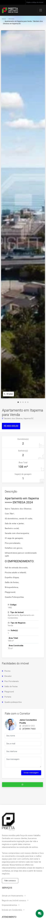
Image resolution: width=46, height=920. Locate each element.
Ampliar (10, 394)
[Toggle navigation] (40, 10)
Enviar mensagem (31, 773)
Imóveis (11, 19)
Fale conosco (10, 881)
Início (4, 19)
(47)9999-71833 (29, 729)
